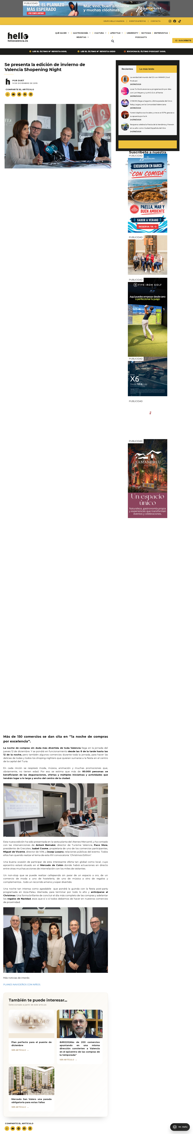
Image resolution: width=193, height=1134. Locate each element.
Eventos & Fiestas (137, 21)
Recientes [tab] (127, 69)
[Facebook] (174, 21)
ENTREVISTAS (161, 33)
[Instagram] (169, 21)
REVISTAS (81, 37)
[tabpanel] (147, 104)
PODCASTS (141, 37)
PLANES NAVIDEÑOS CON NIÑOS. (22, 984)
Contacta (155, 21)
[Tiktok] (179, 21)
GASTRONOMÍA (80, 33)
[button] (112, 41)
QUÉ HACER (61, 33)
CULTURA (99, 33)
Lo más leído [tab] (147, 69)
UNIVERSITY (132, 33)
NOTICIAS (146, 33)
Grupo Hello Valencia (113, 21)
